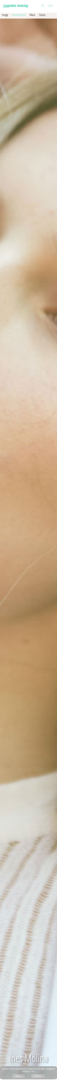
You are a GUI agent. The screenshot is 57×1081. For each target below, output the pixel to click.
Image (5, 15)
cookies (12, 1068)
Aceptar (19, 1076)
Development (19, 15)
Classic (42, 15)
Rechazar (37, 1076)
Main (32, 15)
